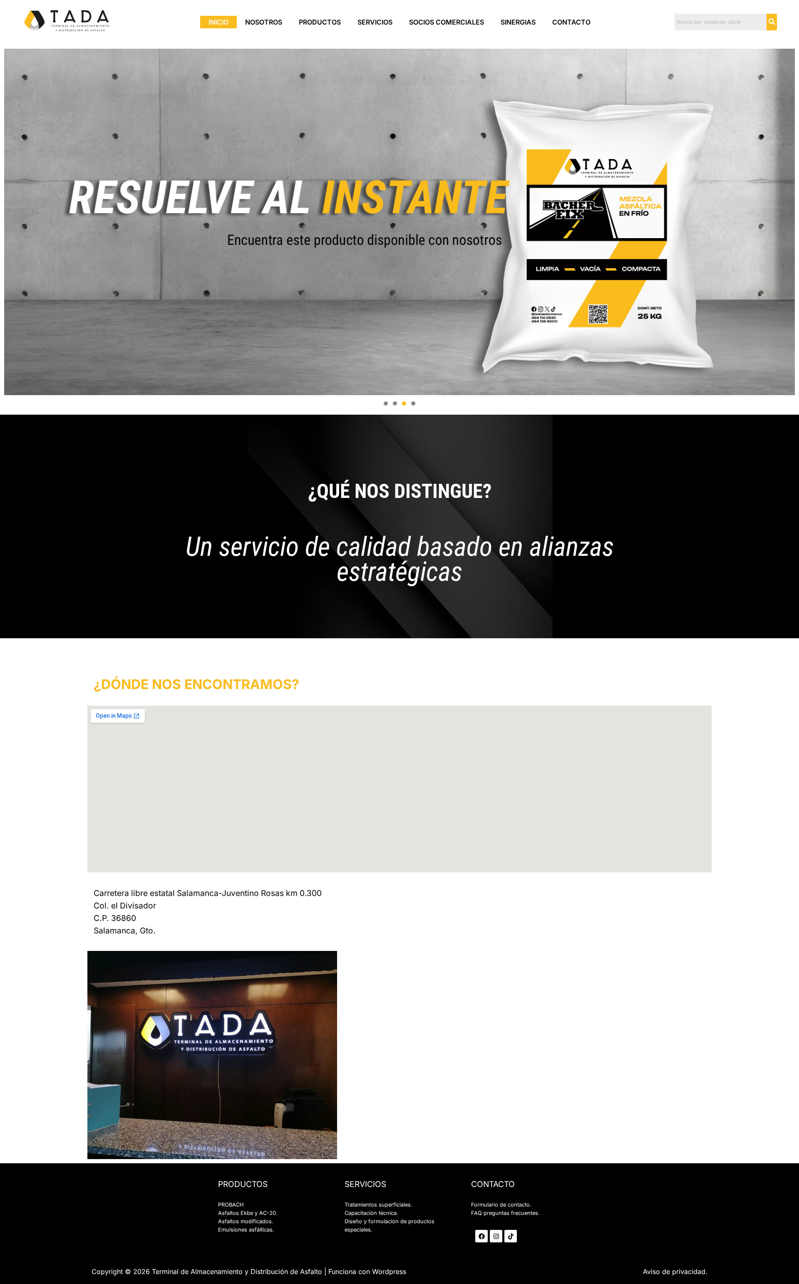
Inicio (218, 22)
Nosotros (263, 22)
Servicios (374, 22)
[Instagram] (496, 1236)
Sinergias (518, 22)
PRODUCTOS (243, 1184)
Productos (320, 22)
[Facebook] (481, 1236)
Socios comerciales (446, 22)
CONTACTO (493, 1184)
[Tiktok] (510, 1236)
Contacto (571, 22)
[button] (386, 403)
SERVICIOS (365, 1184)
